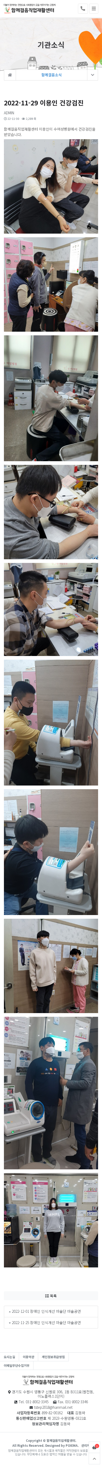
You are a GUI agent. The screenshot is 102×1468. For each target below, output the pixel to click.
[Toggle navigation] (93, 9)
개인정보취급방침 (53, 1356)
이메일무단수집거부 (17, 1365)
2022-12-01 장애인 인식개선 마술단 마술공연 (46, 1311)
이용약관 (28, 1356)
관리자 (85, 1445)
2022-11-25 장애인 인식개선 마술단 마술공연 (46, 1322)
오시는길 (9, 1356)
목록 (53, 1295)
